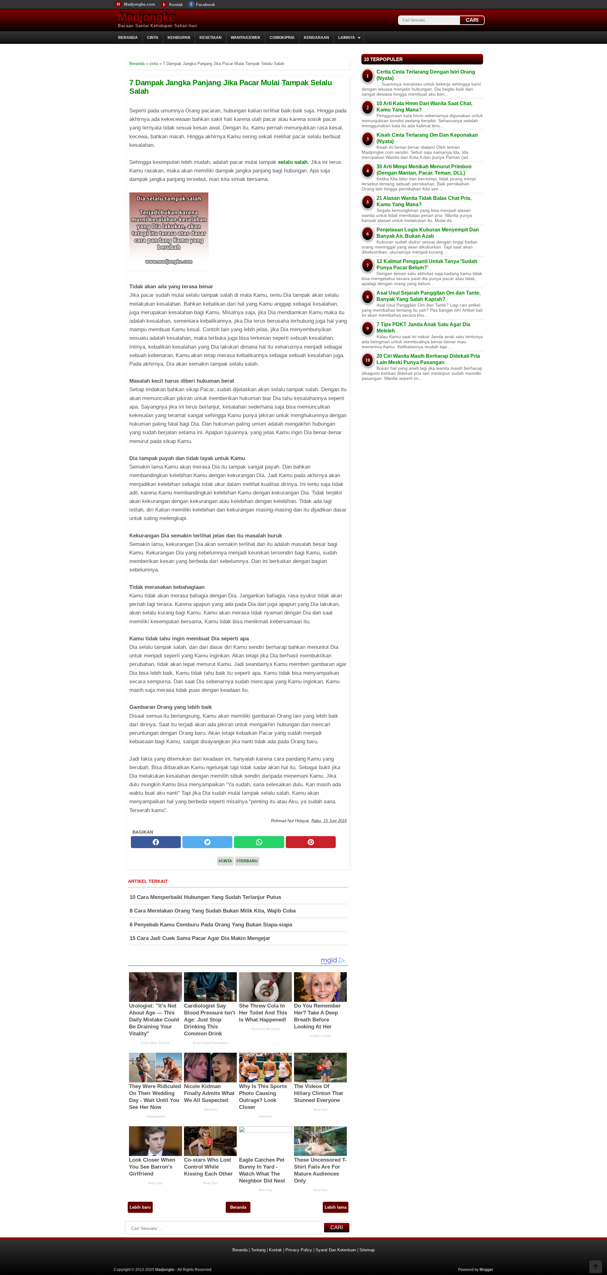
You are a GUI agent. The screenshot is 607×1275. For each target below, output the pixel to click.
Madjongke (146, 17)
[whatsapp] (259, 842)
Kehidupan (179, 37)
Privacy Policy (298, 1250)
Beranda (128, 37)
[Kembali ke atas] (595, 1267)
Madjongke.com (139, 4)
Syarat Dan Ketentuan (336, 1250)
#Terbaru (247, 861)
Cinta (152, 37)
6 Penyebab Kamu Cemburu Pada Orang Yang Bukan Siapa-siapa (211, 925)
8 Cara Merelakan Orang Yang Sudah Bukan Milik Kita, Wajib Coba (213, 911)
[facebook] (156, 842)
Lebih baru (140, 1207)
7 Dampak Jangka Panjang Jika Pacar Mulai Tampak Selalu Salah (230, 86)
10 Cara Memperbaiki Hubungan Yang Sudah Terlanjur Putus (205, 897)
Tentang (258, 1250)
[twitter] (207, 842)
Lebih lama (335, 1207)
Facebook (205, 4)
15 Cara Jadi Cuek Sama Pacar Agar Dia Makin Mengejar (200, 938)
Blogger (486, 1269)
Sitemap (367, 1250)
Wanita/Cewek (246, 37)
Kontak (176, 4)
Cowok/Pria (282, 37)
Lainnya (346, 37)
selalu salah (293, 162)
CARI (472, 20)
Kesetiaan (210, 37)
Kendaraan (316, 37)
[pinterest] (311, 842)
